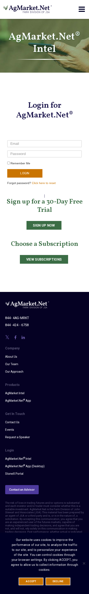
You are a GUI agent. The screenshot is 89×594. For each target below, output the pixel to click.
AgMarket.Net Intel (18, 458)
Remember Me (20, 163)
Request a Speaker (17, 437)
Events (9, 429)
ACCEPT (31, 581)
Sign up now (44, 225)
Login (24, 173)
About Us (11, 356)
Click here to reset (44, 183)
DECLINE (58, 581)
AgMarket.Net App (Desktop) (24, 466)
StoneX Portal (14, 473)
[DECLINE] (84, 563)
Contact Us (12, 422)
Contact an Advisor (22, 489)
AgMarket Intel (14, 393)
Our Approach (14, 371)
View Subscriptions (44, 259)
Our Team (11, 364)
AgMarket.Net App (18, 400)
